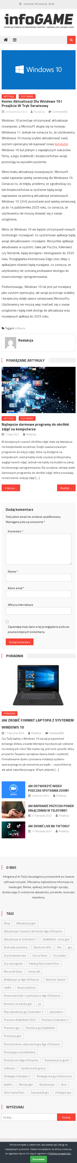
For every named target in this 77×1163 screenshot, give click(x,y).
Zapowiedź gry (40, 1092)
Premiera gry (12, 1028)
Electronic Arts (42, 947)
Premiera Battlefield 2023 (20, 1020)
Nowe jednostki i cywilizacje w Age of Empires (32, 995)
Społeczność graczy (33, 1068)
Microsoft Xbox (13, 971)
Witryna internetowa (20, 604)
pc (39, 1004)
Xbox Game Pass (14, 1092)
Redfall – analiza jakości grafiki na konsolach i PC (68, 488)
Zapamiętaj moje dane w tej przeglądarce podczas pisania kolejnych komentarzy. (38, 629)
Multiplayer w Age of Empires (21, 979)
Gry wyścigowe (13, 963)
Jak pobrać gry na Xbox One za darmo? (13, 488)
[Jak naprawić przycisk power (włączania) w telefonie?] (13, 809)
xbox (64, 1084)
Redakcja (39, 111)
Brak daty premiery (16, 947)
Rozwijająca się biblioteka (19, 1052)
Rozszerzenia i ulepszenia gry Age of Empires (32, 1044)
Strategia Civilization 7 (17, 1076)
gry (70, 947)
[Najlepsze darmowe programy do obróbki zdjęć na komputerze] (39, 390)
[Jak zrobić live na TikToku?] (13, 829)
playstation (56, 1012)
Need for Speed (55, 979)
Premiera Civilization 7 (55, 1020)
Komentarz (15, 531)
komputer (61, 143)
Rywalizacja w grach (57, 1060)
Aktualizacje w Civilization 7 (20, 939)
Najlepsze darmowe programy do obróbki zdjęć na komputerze (35, 427)
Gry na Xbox (39, 955)
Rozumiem (39, 1159)
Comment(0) (59, 111)
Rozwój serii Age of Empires (21, 1060)
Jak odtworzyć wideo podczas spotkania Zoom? (48, 788)
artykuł (9, 96)
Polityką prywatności (59, 1153)
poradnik (14, 656)
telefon (8, 1084)
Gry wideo (59, 955)
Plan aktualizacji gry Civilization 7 (23, 1012)
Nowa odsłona (26, 987)
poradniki (56, 892)
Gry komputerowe (15, 955)
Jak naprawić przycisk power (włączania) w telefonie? (51, 808)
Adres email (16, 588)
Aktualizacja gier (26, 923)
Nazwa (13, 571)
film (59, 947)
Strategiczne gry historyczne (54, 1076)
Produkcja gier (12, 1036)
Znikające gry (63, 1092)
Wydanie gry (47, 1084)
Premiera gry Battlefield (40, 1028)
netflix (7, 987)
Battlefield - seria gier (56, 939)
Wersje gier (26, 1084)
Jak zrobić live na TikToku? (49, 826)
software (27, 96)
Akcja (7, 923)
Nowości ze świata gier (18, 1004)
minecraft (34, 971)
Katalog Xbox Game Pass (44, 963)
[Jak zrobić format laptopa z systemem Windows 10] (39, 685)
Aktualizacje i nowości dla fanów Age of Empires (33, 931)
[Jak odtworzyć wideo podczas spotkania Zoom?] (13, 789)
